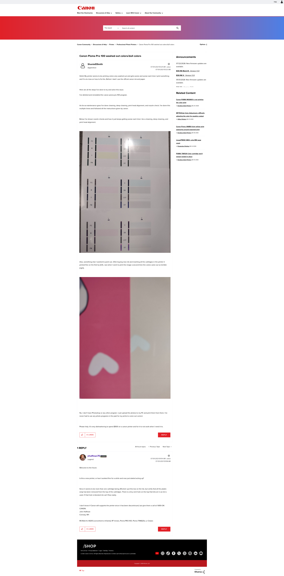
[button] (173, 270)
